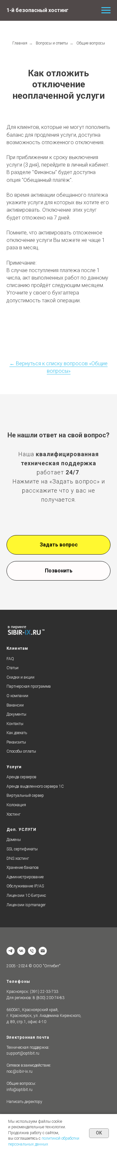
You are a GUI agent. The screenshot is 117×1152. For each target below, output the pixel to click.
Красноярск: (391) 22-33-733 (32, 991)
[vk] (21, 951)
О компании (17, 696)
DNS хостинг (17, 858)
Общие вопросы (90, 43)
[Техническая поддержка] (32, 951)
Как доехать (16, 733)
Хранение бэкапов (22, 867)
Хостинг (13, 814)
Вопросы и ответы (52, 43)
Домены (13, 839)
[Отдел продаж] (43, 951)
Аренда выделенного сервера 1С (35, 786)
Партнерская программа (28, 686)
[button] (58, 545)
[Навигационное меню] (105, 10)
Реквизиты (16, 742)
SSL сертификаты (22, 849)
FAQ (10, 659)
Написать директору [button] (24, 1101)
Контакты (14, 723)
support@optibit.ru (22, 1053)
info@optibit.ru (19, 1089)
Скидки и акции (20, 677)
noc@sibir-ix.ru (19, 1071)
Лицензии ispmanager (26, 905)
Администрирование (25, 877)
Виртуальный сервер (25, 795)
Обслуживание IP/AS (25, 886)
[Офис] (10, 951)
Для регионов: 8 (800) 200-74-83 (35, 997)
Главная (19, 43)
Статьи (12, 668)
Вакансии (15, 705)
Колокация (16, 805)
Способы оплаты (21, 751)
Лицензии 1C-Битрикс (26, 895)
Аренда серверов (21, 777)
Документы (16, 714)
